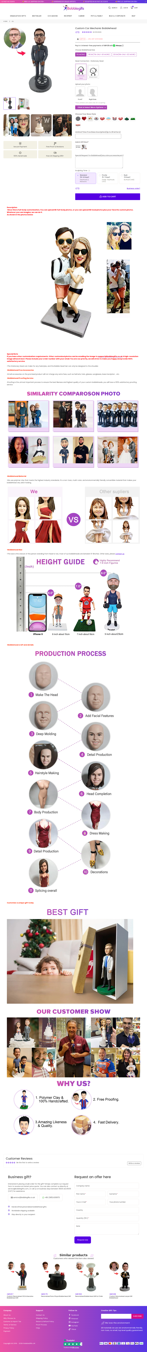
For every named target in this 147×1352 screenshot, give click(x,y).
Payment (6, 1331)
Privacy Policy (8, 1328)
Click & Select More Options (90, 107)
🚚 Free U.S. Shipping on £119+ (95, 1)
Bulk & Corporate (117, 16)
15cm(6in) (80, 54)
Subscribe (137, 1316)
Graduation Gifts (18, 16)
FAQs (38, 1328)
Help (133, 16)
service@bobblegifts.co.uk (24, 1197)
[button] (87, 32)
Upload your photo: (82, 84)
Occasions (53, 16)
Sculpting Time (90, 170)
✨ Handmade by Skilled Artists (32, 1)
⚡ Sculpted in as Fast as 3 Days (64, 1)
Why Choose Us (9, 1318)
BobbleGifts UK (29, 1343)
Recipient (68, 16)
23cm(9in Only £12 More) (124, 54)
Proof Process (41, 1325)
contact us (119, 554)
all (13, 21)
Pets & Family (97, 16)
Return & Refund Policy (45, 1321)
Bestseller (36, 16)
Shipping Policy (42, 1318)
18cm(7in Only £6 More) (99, 54)
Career (81, 16)
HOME (5, 21)
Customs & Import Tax (12, 1321)
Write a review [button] (134, 1163)
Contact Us (40, 1315)
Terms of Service (9, 1325)
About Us (7, 1315)
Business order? (133, 188)
